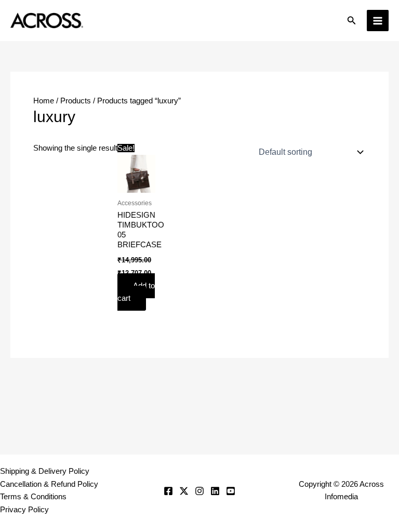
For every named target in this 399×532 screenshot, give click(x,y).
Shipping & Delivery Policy (44, 471)
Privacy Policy (24, 510)
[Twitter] (184, 491)
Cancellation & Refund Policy (49, 484)
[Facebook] (168, 491)
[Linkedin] (215, 491)
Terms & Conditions (33, 497)
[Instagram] (199, 491)
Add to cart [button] (136, 292)
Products (75, 101)
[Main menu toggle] (378, 21)
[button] (351, 21)
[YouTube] (230, 491)
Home (43, 101)
